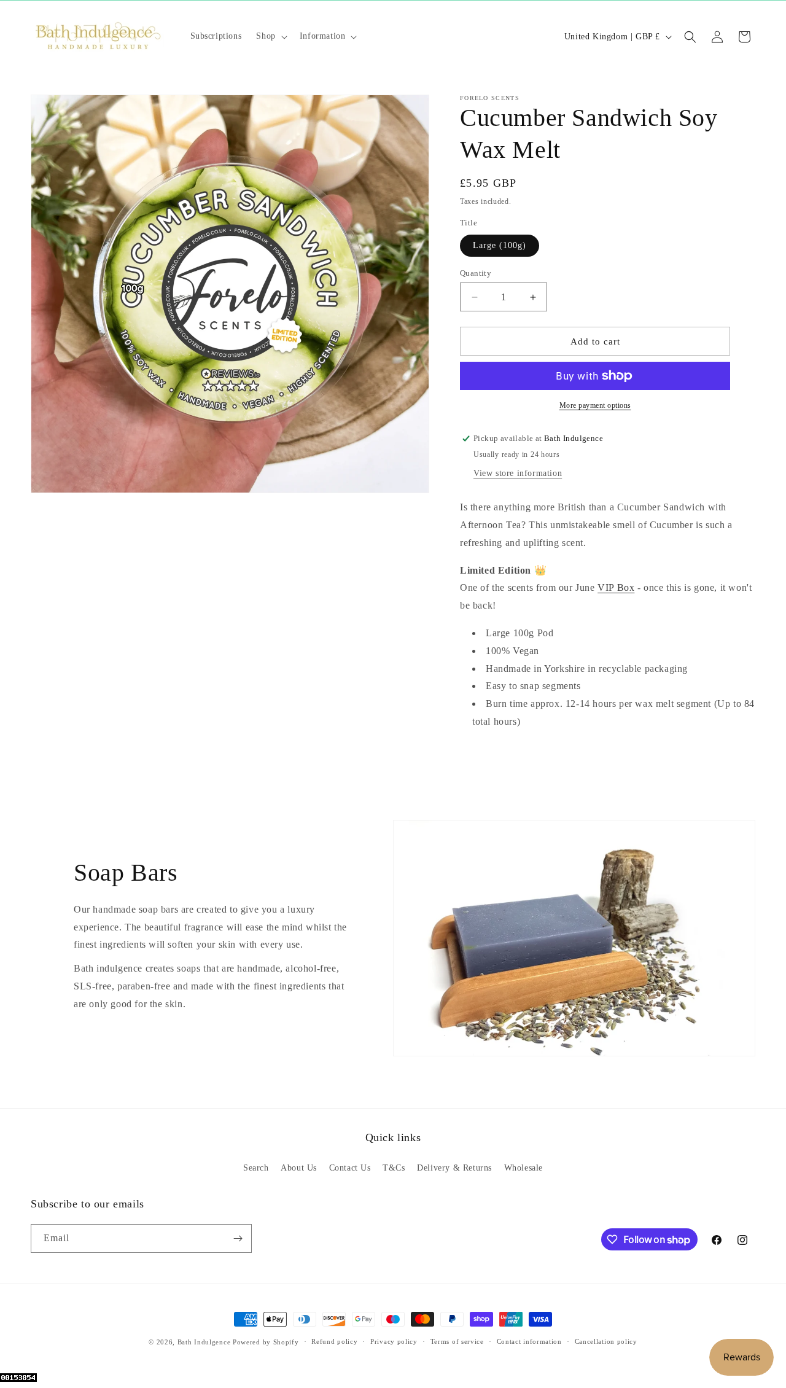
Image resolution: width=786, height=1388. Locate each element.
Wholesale (523, 1167)
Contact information (529, 1342)
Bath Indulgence (204, 1342)
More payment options (595, 405)
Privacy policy (394, 1342)
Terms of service (457, 1342)
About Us (299, 1167)
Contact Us (350, 1167)
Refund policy (334, 1342)
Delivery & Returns (454, 1167)
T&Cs (394, 1167)
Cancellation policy (606, 1342)
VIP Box (615, 587)
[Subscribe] (237, 1238)
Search (256, 1167)
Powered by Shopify (266, 1342)
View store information (517, 473)
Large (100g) (499, 245)
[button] (270, 36)
